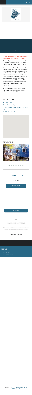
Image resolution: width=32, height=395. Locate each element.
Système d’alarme (6, 333)
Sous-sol (4, 317)
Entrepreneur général (7, 360)
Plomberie (4, 377)
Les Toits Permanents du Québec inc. (15, 28)
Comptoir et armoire (7, 307)
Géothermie (5, 319)
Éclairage (4, 356)
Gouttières (5, 287)
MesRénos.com (18, 386)
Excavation (4, 281)
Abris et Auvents (6, 273)
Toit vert (4, 300)
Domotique (5, 315)
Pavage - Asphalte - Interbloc (8, 291)
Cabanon (4, 275)
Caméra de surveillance (7, 339)
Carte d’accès (5, 337)
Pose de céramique (6, 309)
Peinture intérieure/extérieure (9, 368)
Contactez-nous (21, 391)
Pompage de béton (6, 379)
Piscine (4, 375)
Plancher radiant (6, 325)
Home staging (5, 311)
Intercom (4, 329)
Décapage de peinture (7, 293)
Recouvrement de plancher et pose (10, 323)
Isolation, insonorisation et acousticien (11, 321)
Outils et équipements (7, 366)
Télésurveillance (6, 335)
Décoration (5, 313)
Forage (4, 283)
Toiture (4, 298)
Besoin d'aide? (16, 213)
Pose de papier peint (7, 369)
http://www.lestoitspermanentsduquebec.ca (13, 35)
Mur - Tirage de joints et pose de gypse (11, 341)
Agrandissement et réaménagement (10, 352)
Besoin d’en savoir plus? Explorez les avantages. (16, 237)
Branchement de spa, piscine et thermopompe (13, 373)
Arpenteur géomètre (7, 354)
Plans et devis (5, 348)
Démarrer (16, 210)
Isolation (4, 364)
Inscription (27, 2)
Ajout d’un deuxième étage (8, 350)
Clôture (4, 277)
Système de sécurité (7, 331)
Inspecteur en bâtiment (7, 362)
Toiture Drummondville (7, 254)
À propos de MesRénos (10, 391)
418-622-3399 (5, 33)
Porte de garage (6, 295)
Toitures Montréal (5, 252)
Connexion (29, 2)
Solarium (4, 296)
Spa (3, 371)
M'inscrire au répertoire (16, 234)
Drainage (4, 285)
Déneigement (5, 279)
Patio (3, 289)
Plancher (4, 327)
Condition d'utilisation (15, 387)
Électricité (4, 358)
